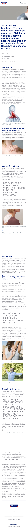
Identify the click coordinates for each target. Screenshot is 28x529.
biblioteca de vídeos (11, 263)
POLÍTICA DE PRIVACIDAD (18, 516)
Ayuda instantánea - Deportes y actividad (11, 23)
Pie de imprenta (8, 516)
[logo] (4, 2)
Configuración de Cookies (14, 519)
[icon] (14, 511)
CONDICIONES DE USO (11, 517)
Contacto (19, 517)
